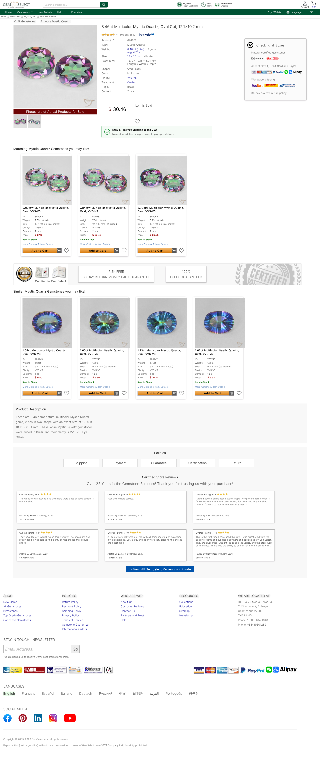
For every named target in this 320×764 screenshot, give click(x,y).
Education (76, 12)
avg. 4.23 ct (134, 52)
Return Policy (70, 602)
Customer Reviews (132, 606)
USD (310, 12)
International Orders (74, 629)
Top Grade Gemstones (17, 615)
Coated (131, 82)
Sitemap (184, 611)
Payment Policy (71, 606)
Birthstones (10, 611)
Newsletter (186, 615)
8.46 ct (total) (135, 49)
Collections (186, 602)
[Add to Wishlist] (137, 121)
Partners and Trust (132, 615)
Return (236, 463)
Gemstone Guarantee (75, 624)
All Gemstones (12, 606)
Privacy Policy (71, 615)
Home (8, 12)
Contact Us (128, 611)
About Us (126, 602)
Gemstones (25, 12)
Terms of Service (72, 620)
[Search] (104, 4)
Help (61, 12)
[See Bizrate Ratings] (147, 34)
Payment (120, 463)
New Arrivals (45, 12)
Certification (197, 463)
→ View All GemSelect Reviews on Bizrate (160, 569)
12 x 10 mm (134, 56)
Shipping (81, 463)
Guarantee (159, 463)
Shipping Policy (71, 611)
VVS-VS (132, 77)
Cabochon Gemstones (17, 620)
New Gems (10, 602)
